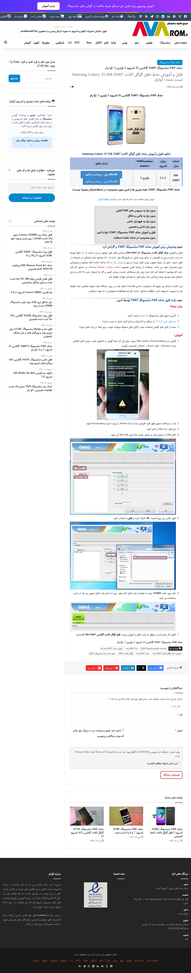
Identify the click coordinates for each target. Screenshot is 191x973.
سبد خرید (54, 16)
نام (180, 715)
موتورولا (46, 43)
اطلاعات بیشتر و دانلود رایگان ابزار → (32, 142)
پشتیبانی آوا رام (118, 263)
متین (185, 920)
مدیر (186, 884)
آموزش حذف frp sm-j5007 (112, 648)
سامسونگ (165, 43)
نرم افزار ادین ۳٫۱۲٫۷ (165, 321)
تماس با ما (37, 16)
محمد (185, 895)
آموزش (27, 43)
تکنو (106, 43)
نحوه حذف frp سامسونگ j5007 (102, 653)
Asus (88, 43)
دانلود (143, 316)
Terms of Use (102, 752)
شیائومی (60, 43)
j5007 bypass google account (153, 648)
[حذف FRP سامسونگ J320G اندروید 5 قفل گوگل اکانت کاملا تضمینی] (165, 816)
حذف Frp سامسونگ (169, 62)
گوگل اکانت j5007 (125, 653)
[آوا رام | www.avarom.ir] (160, 29)
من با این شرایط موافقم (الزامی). (162, 763)
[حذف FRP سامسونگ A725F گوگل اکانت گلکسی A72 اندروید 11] (87, 816)
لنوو (137, 43)
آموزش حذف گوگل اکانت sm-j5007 (167, 653)
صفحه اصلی (180, 43)
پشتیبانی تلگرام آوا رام (107, 199)
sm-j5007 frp (131, 648)
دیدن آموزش (48, 6)
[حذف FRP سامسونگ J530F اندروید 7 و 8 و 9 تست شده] (126, 816)
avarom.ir (42, 915)
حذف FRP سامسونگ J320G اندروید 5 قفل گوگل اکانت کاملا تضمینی (166, 832)
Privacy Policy (82, 752)
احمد (185, 935)
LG (70, 43)
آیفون (36, 43)
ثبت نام (116, 16)
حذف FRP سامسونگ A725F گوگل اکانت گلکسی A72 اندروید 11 (87, 832)
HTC (77, 43)
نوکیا (113, 43)
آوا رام (84, 253)
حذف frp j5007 (143, 653)
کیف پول (73, 16)
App (130, 16)
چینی (124, 43)
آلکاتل (99, 43)
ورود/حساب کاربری (95, 16)
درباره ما (19, 16)
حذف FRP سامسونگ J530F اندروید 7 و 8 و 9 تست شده (128, 831)
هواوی (149, 43)
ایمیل (178, 730)
